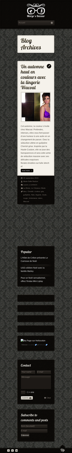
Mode (43, 188)
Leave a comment (30, 185)
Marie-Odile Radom (30, 181)
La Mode (26, 188)
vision (40, 198)
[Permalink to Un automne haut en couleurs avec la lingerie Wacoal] (34, 76)
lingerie (38, 195)
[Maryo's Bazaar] (36, 11)
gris (42, 191)
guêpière (26, 195)
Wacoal (26, 201)
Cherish (30, 191)
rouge (25, 198)
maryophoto (31, 345)
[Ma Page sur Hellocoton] (33, 340)
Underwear (33, 198)
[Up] (62, 449)
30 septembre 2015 (31, 178)
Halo (33, 195)
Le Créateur (35, 188)
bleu (25, 191)
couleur (37, 191)
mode (44, 195)
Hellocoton (42, 345)
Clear (49, 398)
